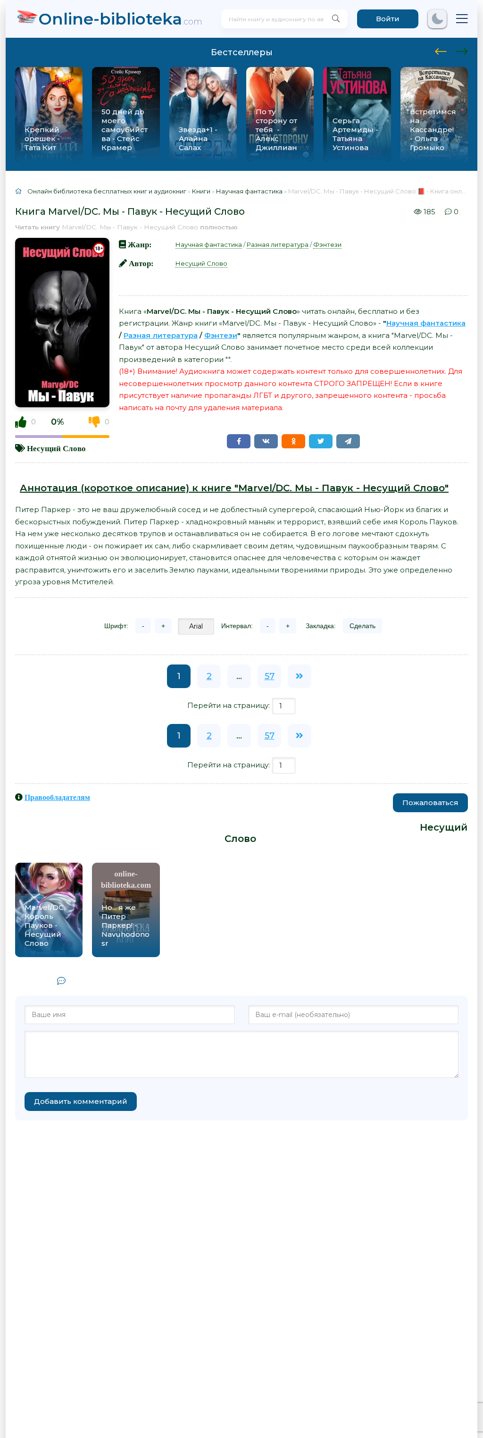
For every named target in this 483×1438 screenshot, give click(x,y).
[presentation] (441, 50)
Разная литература (277, 244)
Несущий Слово (56, 448)
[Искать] (336, 18)
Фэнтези (327, 244)
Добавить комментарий (80, 1101)
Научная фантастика (208, 244)
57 (270, 676)
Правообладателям (57, 797)
